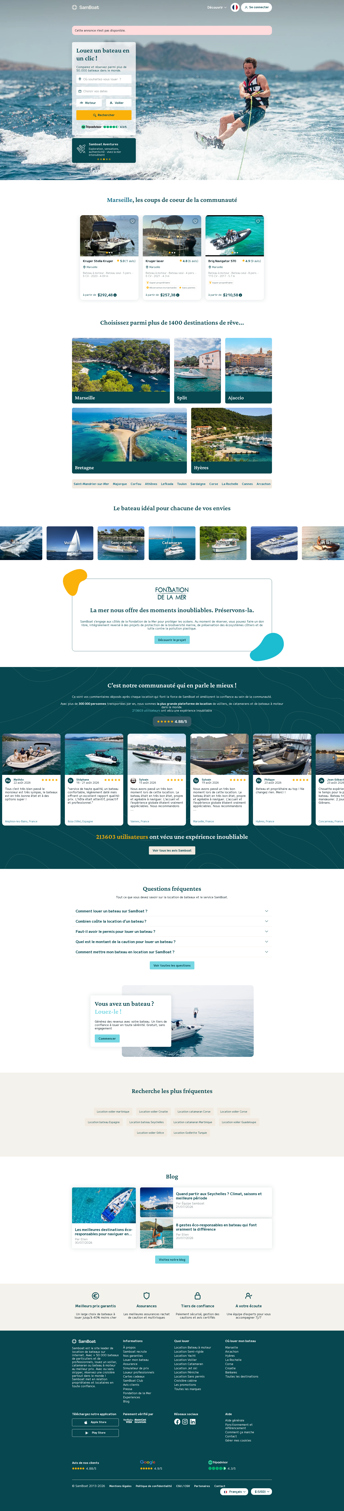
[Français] (235, 7)
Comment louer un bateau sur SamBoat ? (111, 911)
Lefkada (167, 484)
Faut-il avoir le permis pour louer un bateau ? (115, 931)
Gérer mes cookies (238, 1440)
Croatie (230, 1368)
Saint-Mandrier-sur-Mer (91, 484)
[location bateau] (85, 7)
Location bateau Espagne (104, 1122)
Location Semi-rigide (189, 1351)
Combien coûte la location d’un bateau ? (111, 921)
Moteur (90, 103)
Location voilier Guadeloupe (239, 1122)
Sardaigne (198, 484)
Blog (126, 1401)
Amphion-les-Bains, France (21, 821)
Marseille (119, 199)
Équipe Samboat (193, 1203)
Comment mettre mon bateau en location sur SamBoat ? (125, 951)
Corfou (136, 484)
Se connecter (259, 7)
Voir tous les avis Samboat (172, 850)
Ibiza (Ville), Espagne (80, 821)
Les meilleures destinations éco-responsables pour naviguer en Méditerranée (103, 1234)
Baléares (231, 1372)
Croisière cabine (185, 1380)
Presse (127, 1389)
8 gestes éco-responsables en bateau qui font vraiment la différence (216, 1227)
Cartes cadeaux (134, 1376)
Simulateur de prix (136, 1368)
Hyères (230, 1355)
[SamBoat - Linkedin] (193, 1422)
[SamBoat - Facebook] (177, 1422)
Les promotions (185, 1384)
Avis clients (131, 1384)
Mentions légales (120, 1486)
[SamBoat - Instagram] (185, 1422)
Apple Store (98, 1422)
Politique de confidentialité (154, 1486)
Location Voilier (185, 1359)
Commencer (107, 1038)
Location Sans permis (189, 1376)
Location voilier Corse (233, 1111)
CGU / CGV (183, 1486)
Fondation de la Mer (137, 1393)
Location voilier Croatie (153, 1111)
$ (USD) (260, 1491)
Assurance (130, 1364)
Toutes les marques (187, 1389)
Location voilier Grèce (150, 1132)
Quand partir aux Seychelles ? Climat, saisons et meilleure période (219, 1196)
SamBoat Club (133, 1380)
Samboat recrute (135, 1351)
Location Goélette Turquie (190, 1132)
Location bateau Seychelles (147, 1122)
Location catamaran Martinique (193, 1122)
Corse (213, 484)
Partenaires (202, 1486)
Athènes (151, 484)
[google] (147, 1462)
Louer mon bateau (136, 1359)
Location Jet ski (185, 1368)
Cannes (247, 484)
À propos (129, 1347)
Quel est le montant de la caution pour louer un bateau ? (126, 941)
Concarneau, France (331, 821)
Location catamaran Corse (194, 1111)
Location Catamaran (188, 1364)
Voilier (119, 103)
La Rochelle (230, 484)
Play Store (98, 1433)
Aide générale (234, 1420)
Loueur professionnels (138, 1372)
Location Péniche (186, 1372)
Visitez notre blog (172, 1259)
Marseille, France (203, 821)
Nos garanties (133, 1355)
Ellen (84, 1239)
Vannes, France (139, 821)
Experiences (131, 1397)
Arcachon (264, 484)
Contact (231, 1436)
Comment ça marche (239, 1432)
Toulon (182, 484)
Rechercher (106, 115)
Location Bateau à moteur (192, 1347)
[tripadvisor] (218, 1462)
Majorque (120, 484)
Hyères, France (265, 821)
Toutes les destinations (241, 1376)
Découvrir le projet (172, 640)
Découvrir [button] (215, 7)
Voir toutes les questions (172, 965)
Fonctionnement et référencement (239, 1426)
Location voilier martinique (113, 1111)
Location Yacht (185, 1355)
